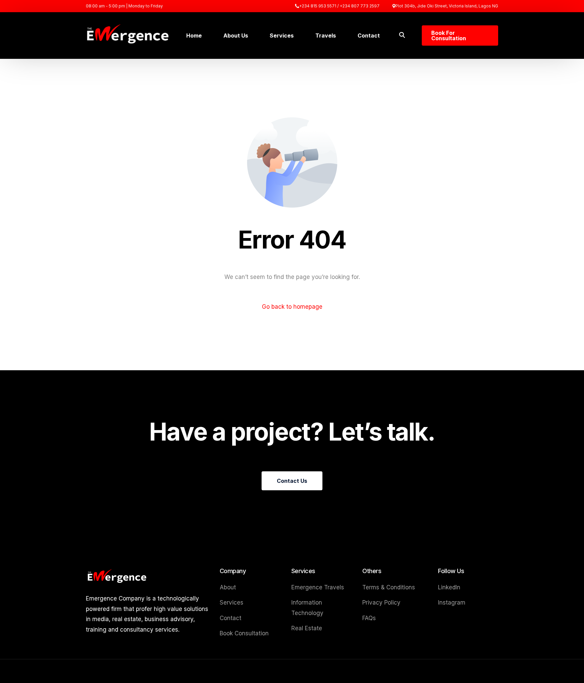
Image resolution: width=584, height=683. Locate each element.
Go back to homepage (292, 306)
